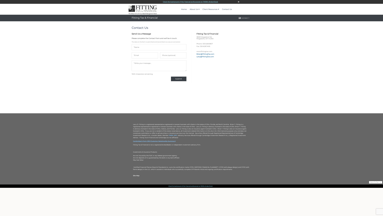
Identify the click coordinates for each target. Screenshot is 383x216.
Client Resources (210, 9)
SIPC (175, 135)
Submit (178, 79)
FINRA (171, 135)
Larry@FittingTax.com (205, 57)
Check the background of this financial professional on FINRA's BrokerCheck (190, 2)
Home (184, 9)
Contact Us (227, 9)
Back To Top (374, 182)
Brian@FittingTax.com (205, 54)
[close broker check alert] (238, 2)
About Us (194, 9)
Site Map (136, 175)
